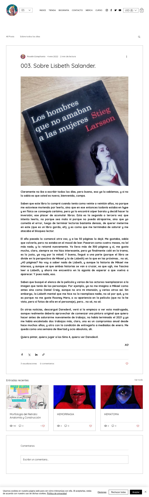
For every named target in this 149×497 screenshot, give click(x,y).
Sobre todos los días (30, 36)
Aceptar (136, 492)
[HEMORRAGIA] (75, 397)
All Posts (10, 36)
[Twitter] (115, 10)
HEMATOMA (111, 414)
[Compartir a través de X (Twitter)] (29, 354)
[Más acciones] (126, 56)
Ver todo (138, 379)
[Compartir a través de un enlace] (43, 354)
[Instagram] (106, 10)
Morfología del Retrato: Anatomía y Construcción (25, 416)
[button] (42, 10)
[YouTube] (119, 10)
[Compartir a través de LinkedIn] (36, 354)
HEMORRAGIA (65, 414)
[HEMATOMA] (122, 397)
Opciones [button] (102, 492)
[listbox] (131, 10)
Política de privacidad (57, 493)
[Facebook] (111, 10)
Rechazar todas (118, 492)
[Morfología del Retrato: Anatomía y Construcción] (27, 397)
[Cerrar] (145, 492)
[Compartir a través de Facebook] (22, 354)
